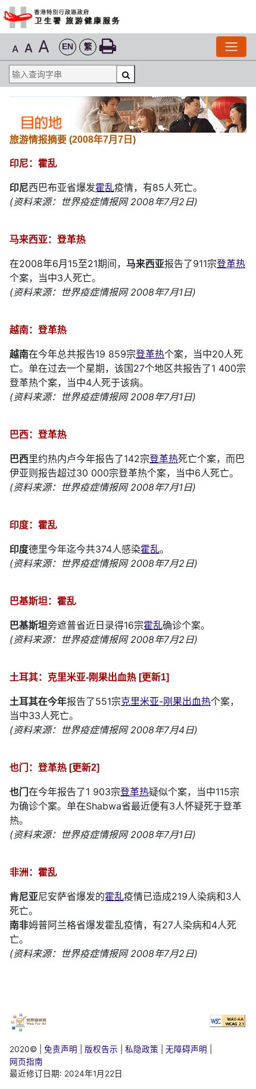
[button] (67, 47)
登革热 (231, 263)
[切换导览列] (231, 46)
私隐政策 (141, 1049)
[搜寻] (125, 74)
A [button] (15, 49)
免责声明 (60, 1049)
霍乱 (104, 187)
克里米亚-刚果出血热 (166, 701)
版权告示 (101, 1049)
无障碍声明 (186, 1049)
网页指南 (26, 1061)
